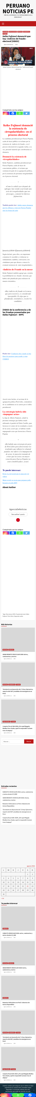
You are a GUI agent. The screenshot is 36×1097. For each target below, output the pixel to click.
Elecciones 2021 (10, 614)
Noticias (20, 31)
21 (23, 886)
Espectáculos (6, 721)
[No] (34, 1090)
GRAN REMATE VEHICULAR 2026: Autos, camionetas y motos (16, 799)
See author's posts (18, 514)
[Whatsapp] (19, 113)
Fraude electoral (20, 614)
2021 (16, 44)
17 (3, 886)
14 (23, 882)
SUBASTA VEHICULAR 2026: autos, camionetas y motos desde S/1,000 (18, 793)
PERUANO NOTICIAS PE (18, 8)
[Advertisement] (18, 90)
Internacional (13, 31)
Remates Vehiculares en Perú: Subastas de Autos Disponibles (16, 805)
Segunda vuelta (18, 616)
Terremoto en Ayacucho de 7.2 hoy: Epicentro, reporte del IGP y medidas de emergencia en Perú (18, 691)
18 (8, 886)
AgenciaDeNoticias (8, 44)
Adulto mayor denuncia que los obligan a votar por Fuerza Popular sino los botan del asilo (18, 208)
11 (8, 882)
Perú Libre (10, 616)
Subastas (11, 649)
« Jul (2, 898)
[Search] (33, 23)
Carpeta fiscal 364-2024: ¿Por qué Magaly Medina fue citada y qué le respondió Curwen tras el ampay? (17, 728)
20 (18, 886)
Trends (5, 33)
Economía (5, 31)
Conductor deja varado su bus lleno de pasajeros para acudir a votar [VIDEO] (17, 356)
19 (13, 886)
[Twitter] (26, 113)
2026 (14, 658)
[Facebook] (13, 113)
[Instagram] (6, 113)
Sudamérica (27, 31)
